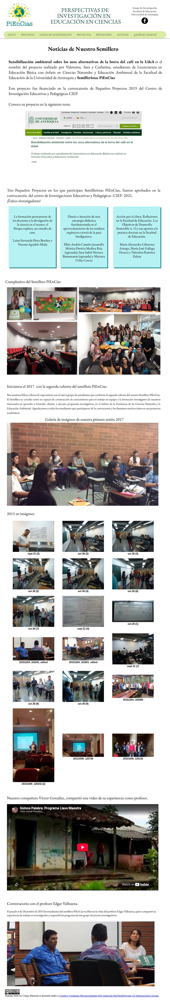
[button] (82, 464)
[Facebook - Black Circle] (144, 20)
